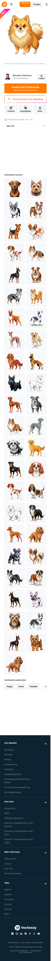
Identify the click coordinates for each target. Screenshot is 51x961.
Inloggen (37, 4)
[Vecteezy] (4, 4)
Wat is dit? (29, 119)
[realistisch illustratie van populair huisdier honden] (14, 190)
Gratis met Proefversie (25, 88)
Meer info (10, 128)
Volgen (41, 78)
